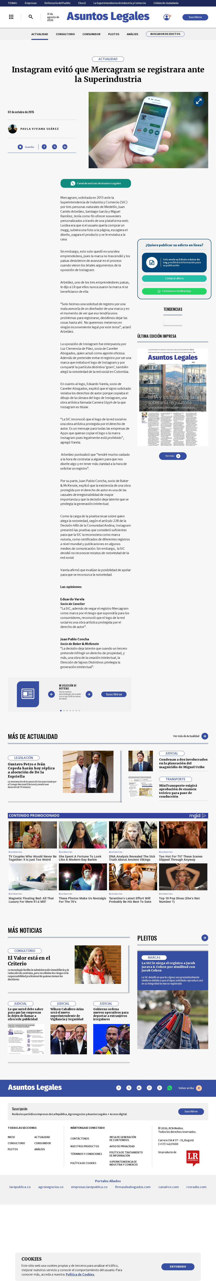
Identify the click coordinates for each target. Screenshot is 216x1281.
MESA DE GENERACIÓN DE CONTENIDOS (122, 1138)
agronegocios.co (50, 1187)
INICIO (11, 1137)
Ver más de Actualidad (186, 736)
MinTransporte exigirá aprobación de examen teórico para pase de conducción (178, 791)
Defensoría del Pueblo (57, 3)
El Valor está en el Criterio (29, 960)
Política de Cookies (80, 1274)
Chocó (82, 3)
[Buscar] (30, 17)
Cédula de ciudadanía (166, 3)
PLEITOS (113, 34)
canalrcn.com (168, 1187)
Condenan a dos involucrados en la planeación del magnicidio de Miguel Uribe (183, 763)
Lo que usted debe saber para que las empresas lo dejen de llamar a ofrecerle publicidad (25, 1014)
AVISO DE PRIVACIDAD (122, 1146)
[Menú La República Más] (11, 17)
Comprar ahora (174, 278)
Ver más (169, 456)
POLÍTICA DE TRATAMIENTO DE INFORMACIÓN (126, 1154)
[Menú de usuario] (166, 17)
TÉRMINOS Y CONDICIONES (86, 1153)
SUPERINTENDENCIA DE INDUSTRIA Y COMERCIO (123, 1163)
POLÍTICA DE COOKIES (83, 1163)
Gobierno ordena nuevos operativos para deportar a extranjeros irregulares (110, 1014)
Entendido (178, 1266)
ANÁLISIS (132, 34)
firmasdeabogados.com (133, 1187)
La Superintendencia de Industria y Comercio (120, 3)
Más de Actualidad (33, 736)
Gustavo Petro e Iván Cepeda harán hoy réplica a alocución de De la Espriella (31, 770)
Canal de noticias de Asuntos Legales (99, 183)
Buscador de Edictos (165, 34)
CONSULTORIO (65, 34)
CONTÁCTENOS (79, 1138)
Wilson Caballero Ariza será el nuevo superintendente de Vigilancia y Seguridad (67, 1014)
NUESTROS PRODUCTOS (84, 1146)
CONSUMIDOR (91, 34)
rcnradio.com (196, 1187)
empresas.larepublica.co (89, 1187)
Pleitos (147, 937)
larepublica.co (20, 1187)
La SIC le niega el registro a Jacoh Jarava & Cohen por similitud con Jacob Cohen (168, 966)
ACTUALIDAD (39, 34)
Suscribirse (195, 17)
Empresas (31, 3)
